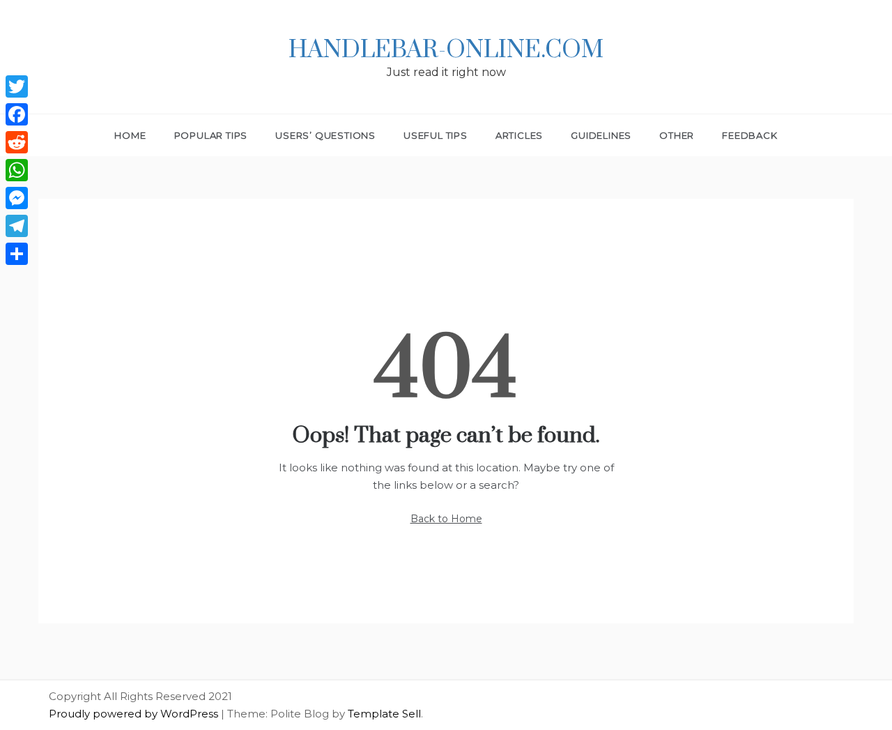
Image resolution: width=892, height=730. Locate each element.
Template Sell (384, 713)
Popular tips (211, 135)
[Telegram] (17, 226)
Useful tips (435, 135)
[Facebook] (17, 114)
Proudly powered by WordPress (135, 713)
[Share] (17, 254)
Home (130, 135)
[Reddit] (17, 142)
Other (676, 135)
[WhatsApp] (17, 170)
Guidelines (601, 135)
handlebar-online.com (446, 50)
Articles (519, 135)
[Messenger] (17, 198)
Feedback (749, 135)
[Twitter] (17, 86)
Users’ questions (325, 135)
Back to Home (446, 518)
